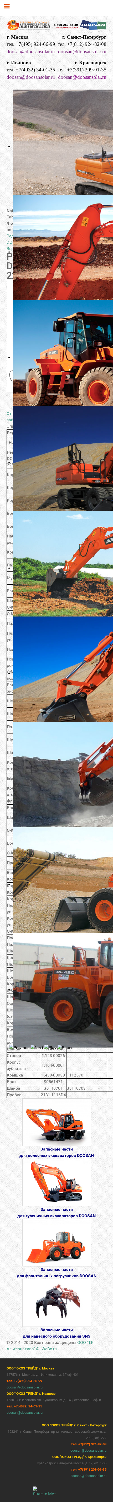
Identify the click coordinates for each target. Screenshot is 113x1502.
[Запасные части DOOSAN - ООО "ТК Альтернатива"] (56, 25)
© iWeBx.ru (46, 1348)
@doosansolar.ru (89, 77)
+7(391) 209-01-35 (86, 69)
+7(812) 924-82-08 (86, 44)
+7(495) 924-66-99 (35, 44)
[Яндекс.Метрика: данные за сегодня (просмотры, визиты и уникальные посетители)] (44, 1490)
